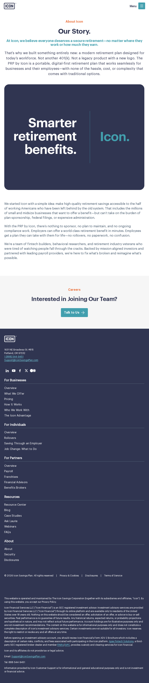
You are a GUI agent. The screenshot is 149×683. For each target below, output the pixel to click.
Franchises (11, 477)
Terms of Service (113, 575)
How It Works (13, 404)
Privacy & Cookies (69, 575)
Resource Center (15, 504)
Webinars (10, 526)
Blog (7, 510)
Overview (10, 388)
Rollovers (10, 438)
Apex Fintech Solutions (121, 641)
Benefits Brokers (15, 487)
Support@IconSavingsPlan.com (21, 360)
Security (9, 554)
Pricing (8, 399)
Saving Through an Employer (23, 443)
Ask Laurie (10, 521)
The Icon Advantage (17, 415)
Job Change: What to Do (20, 449)
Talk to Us (71, 312)
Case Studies (13, 516)
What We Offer (14, 393)
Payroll (8, 471)
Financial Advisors (16, 482)
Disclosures (11, 560)
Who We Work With (16, 410)
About (8, 549)
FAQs (7, 532)
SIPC (67, 645)
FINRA (60, 645)
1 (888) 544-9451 (13, 357)
